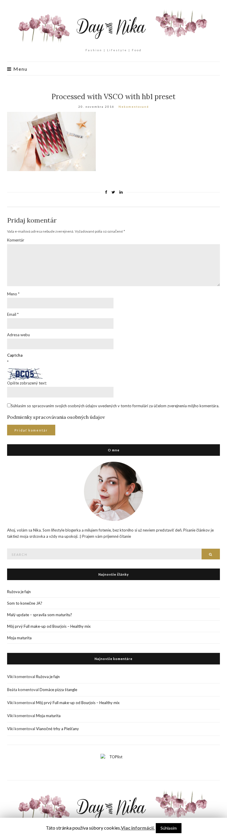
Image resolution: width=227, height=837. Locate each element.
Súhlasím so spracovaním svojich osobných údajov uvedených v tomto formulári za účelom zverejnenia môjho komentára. (115, 405)
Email (13, 314)
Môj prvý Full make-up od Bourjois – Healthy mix (49, 626)
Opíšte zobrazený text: (27, 383)
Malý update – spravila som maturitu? (39, 614)
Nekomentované (134, 106)
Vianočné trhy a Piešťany (57, 728)
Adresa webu (18, 334)
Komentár (15, 240)
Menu (19, 69)
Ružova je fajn (19, 591)
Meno (13, 294)
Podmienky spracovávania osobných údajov (56, 417)
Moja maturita (19, 637)
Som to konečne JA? (24, 603)
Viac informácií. (138, 827)
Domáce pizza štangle (58, 689)
